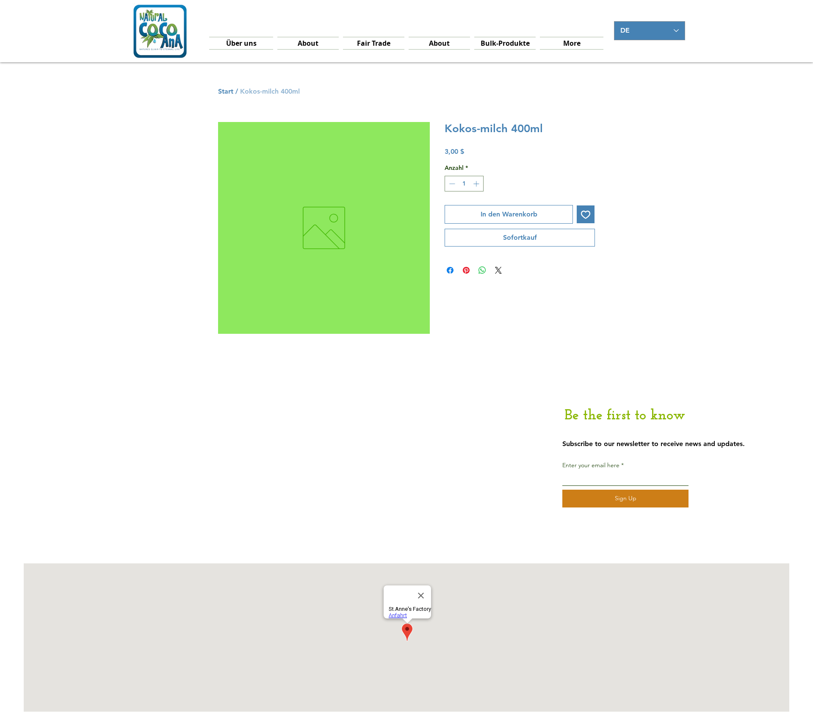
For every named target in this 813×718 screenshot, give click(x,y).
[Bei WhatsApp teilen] (482, 270)
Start (225, 91)
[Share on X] (498, 270)
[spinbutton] (464, 183)
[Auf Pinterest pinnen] (466, 270)
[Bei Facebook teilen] (450, 270)
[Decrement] (451, 183)
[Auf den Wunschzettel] (585, 214)
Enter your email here (590, 465)
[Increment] (477, 183)
